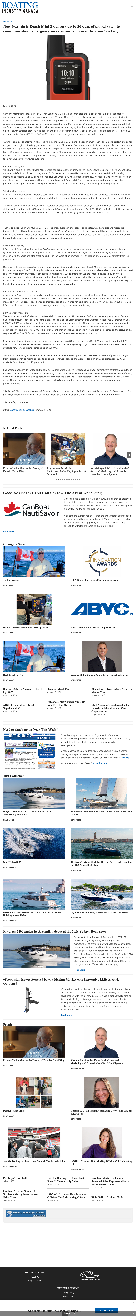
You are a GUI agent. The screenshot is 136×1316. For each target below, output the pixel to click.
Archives (124, 757)
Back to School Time (13, 675)
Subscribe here (99, 763)
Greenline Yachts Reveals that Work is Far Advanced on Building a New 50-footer (32, 914)
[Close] (133, 1302)
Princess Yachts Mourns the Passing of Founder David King (33, 1060)
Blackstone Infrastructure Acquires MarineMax (111, 690)
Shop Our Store (34, 1280)
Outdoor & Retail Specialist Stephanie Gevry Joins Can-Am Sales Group (101, 1112)
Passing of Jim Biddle (14, 1110)
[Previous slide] (7, 455)
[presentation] (24, 449)
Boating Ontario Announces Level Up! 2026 (25, 627)
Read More (9, 531)
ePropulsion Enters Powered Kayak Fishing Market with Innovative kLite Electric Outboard (61, 981)
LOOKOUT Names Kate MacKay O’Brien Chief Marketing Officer (101, 1162)
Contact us (68, 1296)
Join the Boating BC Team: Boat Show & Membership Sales (34, 1161)
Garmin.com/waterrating (22, 410)
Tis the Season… (11, 580)
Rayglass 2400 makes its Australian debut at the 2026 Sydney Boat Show (27, 813)
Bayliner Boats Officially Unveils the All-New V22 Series (99, 912)
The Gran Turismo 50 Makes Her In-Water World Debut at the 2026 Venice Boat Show (101, 863)
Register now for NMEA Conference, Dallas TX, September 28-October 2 (23, 471)
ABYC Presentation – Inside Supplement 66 (93, 627)
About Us (35, 1277)
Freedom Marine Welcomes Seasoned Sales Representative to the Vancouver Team (110, 1181)
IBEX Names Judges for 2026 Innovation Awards (111, 470)
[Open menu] (132, 7)
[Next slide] (129, 455)
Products (7, 21)
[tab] (56, 479)
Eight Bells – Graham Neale (107, 1197)
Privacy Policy (68, 1292)
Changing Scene (14, 544)
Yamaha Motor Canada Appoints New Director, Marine (99, 675)
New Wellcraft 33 (12, 862)
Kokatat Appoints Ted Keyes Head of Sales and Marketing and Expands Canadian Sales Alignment (66, 471)
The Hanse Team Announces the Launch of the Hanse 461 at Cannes (102, 813)
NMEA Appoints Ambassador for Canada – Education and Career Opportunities (110, 708)
